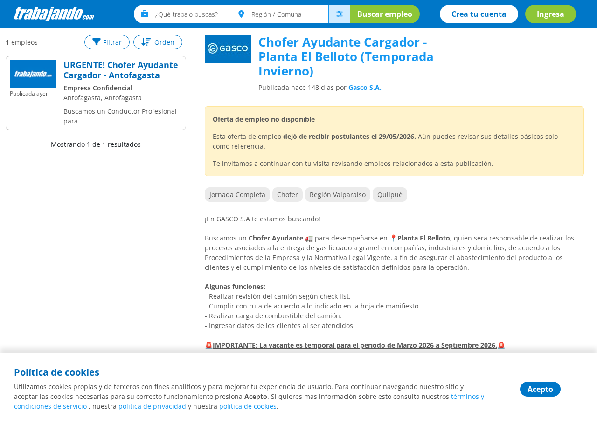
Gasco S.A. (365, 87)
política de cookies (248, 406)
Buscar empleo (384, 14)
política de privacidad (152, 406)
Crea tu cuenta (479, 14)
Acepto (540, 389)
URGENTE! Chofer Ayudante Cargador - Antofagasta (120, 70)
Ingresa (550, 14)
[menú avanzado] (339, 14)
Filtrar (112, 42)
